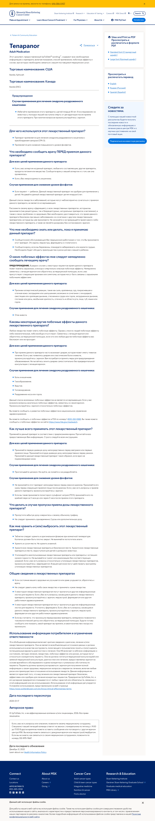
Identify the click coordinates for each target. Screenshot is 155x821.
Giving (45, 786)
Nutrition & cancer (82, 790)
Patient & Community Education (24, 35)
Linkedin (23, 792)
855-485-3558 (16, 789)
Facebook (13, 792)
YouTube (20, 792)
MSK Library (111, 790)
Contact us (14, 779)
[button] (80, 13)
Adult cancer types (82, 779)
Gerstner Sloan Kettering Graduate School (125, 782)
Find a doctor (80, 794)
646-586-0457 (58, 4)
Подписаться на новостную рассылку (127, 141)
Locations (13, 782)
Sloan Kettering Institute (116, 779)
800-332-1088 (74, 419)
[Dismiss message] (144, 3)
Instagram (10, 792)
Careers (45, 782)
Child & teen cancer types (85, 782)
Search (138, 13)
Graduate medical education (119, 786)
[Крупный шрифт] (123, 59)
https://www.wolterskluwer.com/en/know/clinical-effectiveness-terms (40, 689)
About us (46, 779)
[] (118, 88)
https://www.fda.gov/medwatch (63, 422)
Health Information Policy (35, 752)
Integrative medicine (83, 786)
